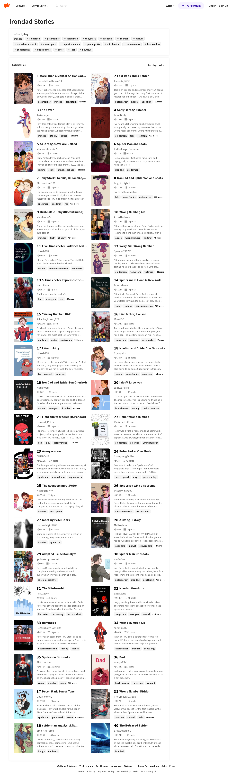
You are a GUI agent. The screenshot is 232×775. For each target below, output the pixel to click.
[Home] (7, 5)
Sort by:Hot (154, 65)
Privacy (91, 771)
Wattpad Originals (67, 766)
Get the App (102, 766)
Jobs (164, 766)
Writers (128, 766)
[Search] (57, 5)
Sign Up (223, 5)
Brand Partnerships (148, 766)
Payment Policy (106, 771)
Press (172, 766)
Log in (212, 5)
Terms (81, 771)
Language (116, 766)
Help (135, 771)
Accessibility (124, 771)
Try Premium (193, 5)
